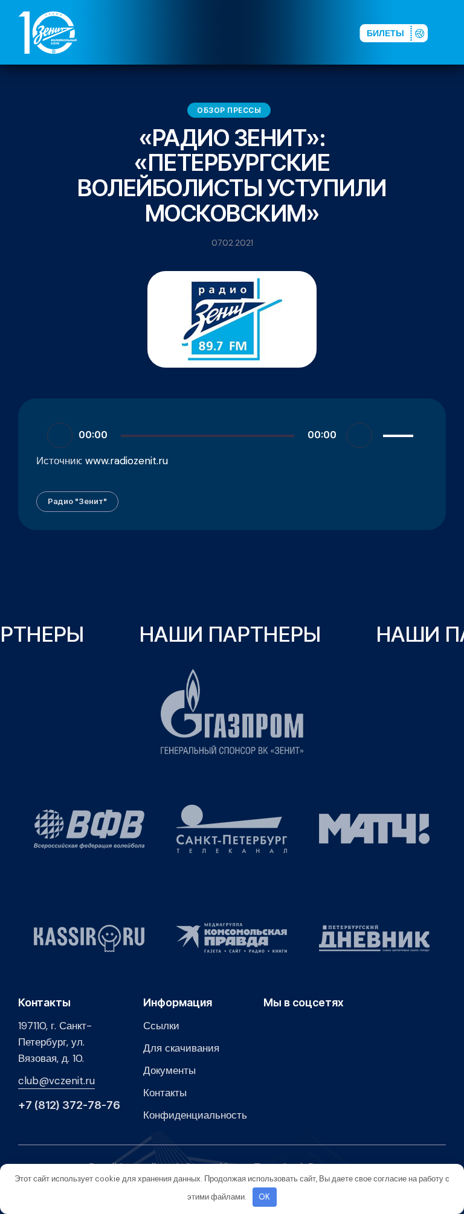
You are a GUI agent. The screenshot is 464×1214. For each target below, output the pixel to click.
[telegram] (286, 32)
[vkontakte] (228, 32)
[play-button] (266, 32)
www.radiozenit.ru (126, 460)
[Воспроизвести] (59, 435)
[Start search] (320, 32)
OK (264, 1197)
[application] (232, 435)
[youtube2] (247, 32)
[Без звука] (359, 435)
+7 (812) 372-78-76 (69, 1105)
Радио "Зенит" (77, 501)
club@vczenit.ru (56, 1080)
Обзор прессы (229, 110)
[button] (451, 32)
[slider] (400, 433)
